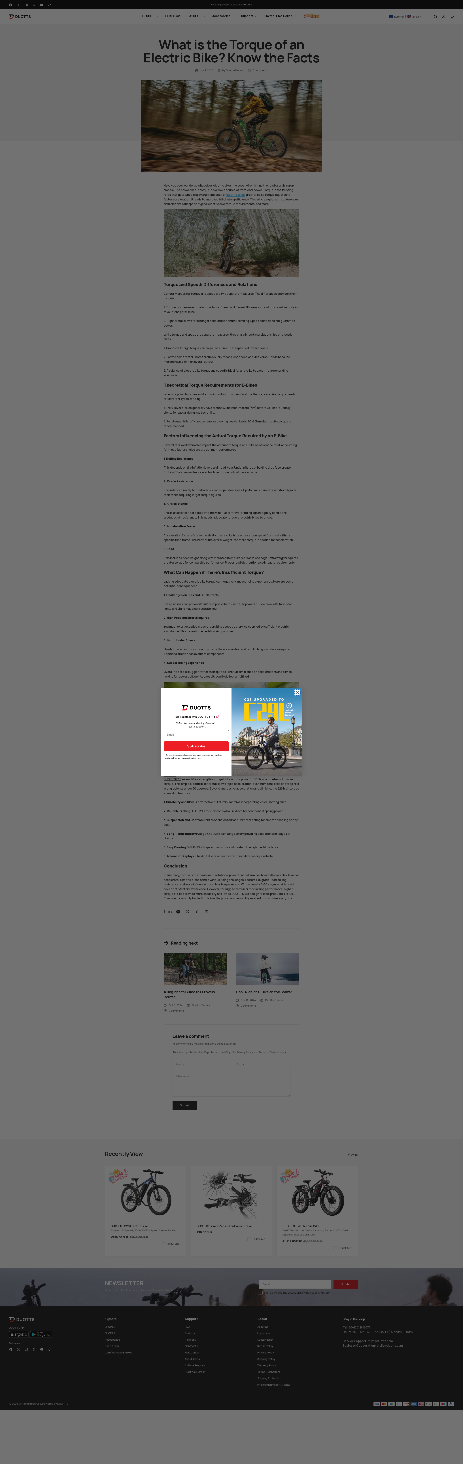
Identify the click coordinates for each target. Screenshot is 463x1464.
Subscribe (196, 746)
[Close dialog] (297, 692)
